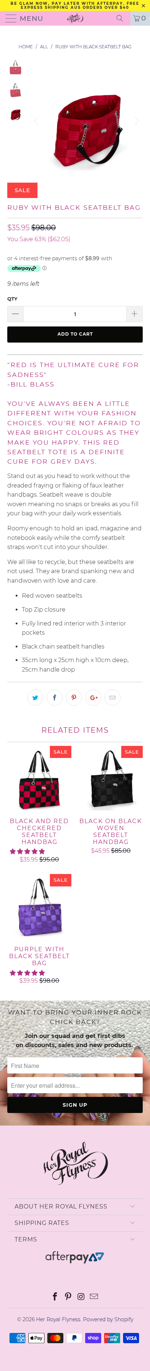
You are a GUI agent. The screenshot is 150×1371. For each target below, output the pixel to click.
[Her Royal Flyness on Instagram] (81, 1297)
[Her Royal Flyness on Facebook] (55, 1297)
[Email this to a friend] (112, 698)
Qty (12, 299)
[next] (136, 121)
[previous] (37, 121)
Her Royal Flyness (58, 1319)
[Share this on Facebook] (55, 698)
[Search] (122, 18)
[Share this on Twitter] (35, 698)
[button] (27, 851)
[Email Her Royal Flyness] (94, 1297)
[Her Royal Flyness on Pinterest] (68, 1297)
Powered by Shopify (108, 1319)
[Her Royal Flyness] (75, 18)
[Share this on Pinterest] (74, 698)
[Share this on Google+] (93, 698)
